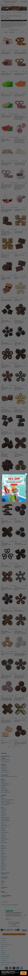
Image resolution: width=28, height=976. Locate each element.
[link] (14, 488)
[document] (14, 973)
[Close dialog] (26, 474)
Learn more (3, 974)
